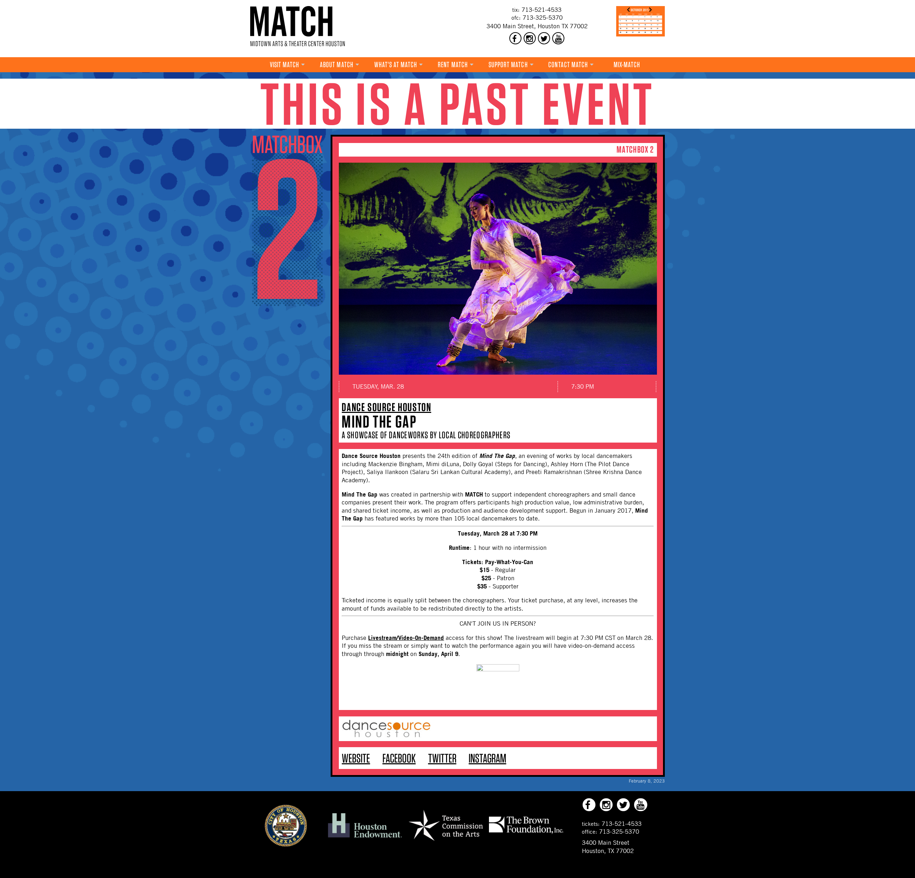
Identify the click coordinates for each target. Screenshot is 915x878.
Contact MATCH (568, 64)
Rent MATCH (453, 64)
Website (356, 758)
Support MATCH (508, 64)
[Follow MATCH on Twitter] (544, 38)
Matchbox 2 (635, 149)
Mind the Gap (379, 421)
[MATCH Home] (291, 21)
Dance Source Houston (386, 407)
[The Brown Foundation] (526, 833)
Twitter (442, 758)
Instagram (487, 758)
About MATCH (336, 64)
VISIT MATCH (285, 64)
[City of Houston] (286, 844)
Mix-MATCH (627, 64)
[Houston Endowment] (365, 838)
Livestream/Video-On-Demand (406, 637)
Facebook (399, 758)
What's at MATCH (395, 64)
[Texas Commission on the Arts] (446, 841)
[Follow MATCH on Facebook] (515, 38)
